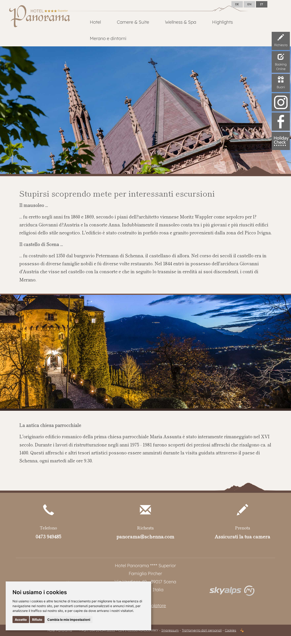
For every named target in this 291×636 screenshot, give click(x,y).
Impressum (170, 630)
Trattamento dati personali (202, 630)
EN (249, 4)
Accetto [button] (21, 619)
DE (237, 4)
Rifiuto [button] (37, 619)
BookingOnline (281, 66)
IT (261, 4)
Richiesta (281, 45)
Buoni (281, 87)
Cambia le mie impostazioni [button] (68, 619)
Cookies (230, 630)
